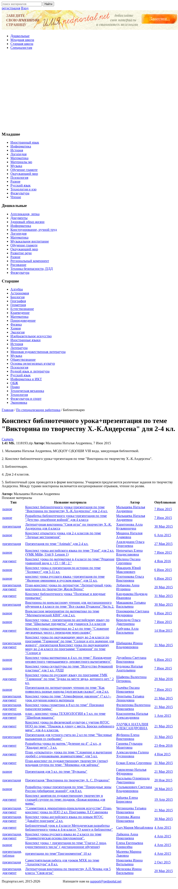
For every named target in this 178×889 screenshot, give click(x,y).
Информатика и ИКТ (26, 379)
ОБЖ (14, 383)
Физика (16, 324)
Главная (7, 410)
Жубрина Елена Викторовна (127, 737)
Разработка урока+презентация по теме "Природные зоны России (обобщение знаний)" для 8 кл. (68, 789)
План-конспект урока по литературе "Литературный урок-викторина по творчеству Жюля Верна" (68, 587)
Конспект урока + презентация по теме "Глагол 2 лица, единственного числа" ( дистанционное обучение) (66, 845)
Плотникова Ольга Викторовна (130, 578)
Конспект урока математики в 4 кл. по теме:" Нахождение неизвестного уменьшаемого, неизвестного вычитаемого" (68, 659)
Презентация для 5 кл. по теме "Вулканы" (56, 771)
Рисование (18, 265)
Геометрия (18, 305)
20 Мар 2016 (163, 679)
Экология (17, 332)
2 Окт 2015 (162, 862)
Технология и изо (23, 189)
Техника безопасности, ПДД (31, 269)
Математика (19, 158)
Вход (24, 8)
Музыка (16, 166)
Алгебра (16, 289)
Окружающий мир (24, 174)
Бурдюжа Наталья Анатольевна (129, 668)
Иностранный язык (24, 142)
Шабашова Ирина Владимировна (129, 645)
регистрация (11, 8)
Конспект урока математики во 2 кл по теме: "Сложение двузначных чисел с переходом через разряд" (67, 630)
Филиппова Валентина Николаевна (133, 707)
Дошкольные (20, 36)
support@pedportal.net (105, 881)
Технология (19, 395)
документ (9, 561)
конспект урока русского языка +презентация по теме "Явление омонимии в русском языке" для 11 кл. (65, 578)
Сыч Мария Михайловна (134, 827)
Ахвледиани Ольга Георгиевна (130, 544)
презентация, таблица (12, 853)
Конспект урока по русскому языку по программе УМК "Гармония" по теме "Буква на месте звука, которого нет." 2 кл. (69, 679)
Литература (19, 348)
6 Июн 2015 (163, 570)
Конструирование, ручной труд (33, 229)
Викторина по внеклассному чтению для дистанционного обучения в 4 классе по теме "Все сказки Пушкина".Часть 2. (69, 604)
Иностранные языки (25, 340)
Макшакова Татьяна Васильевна (131, 604)
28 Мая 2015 (163, 789)
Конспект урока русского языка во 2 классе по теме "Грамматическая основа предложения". (63, 836)
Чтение (15, 197)
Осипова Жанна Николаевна (128, 819)
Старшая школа (21, 44)
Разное (15, 181)
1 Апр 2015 (162, 715)
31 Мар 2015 (163, 596)
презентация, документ (12, 587)
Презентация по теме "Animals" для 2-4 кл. (56, 544)
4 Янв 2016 (162, 561)
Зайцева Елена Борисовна (127, 799)
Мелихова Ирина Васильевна (129, 871)
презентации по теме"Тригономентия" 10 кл (58, 853)
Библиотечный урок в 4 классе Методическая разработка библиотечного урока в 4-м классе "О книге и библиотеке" (69, 827)
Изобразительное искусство (31, 336)
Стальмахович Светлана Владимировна (134, 789)
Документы (19, 218)
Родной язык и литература (29, 371)
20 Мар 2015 (163, 587)
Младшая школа (22, 40)
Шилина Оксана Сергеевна (128, 561)
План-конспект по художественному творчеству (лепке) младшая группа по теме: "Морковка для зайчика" (66, 763)
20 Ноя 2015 (163, 780)
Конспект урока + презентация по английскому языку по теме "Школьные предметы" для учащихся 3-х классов (67, 622)
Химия (15, 328)
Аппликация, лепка (25, 214)
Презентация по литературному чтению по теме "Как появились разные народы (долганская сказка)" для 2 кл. (67, 689)
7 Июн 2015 (163, 509)
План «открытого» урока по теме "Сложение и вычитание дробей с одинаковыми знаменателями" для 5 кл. (68, 754)
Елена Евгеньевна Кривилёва (129, 845)
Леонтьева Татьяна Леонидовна (130, 698)
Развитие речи (21, 253)
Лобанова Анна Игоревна (127, 587)
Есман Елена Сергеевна (134, 763)
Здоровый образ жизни (27, 222)
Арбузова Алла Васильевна (127, 630)
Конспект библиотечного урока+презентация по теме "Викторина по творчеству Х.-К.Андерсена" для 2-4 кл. (66, 509)
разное (7, 509)
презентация (11, 526)
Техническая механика (27, 391)
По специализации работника (38, 410)
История (16, 150)
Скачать (7, 439)
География (18, 301)
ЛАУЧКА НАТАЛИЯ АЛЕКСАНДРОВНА (132, 726)
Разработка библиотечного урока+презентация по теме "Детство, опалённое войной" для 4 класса (66, 518)
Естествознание (22, 309)
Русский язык (20, 185)
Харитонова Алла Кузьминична (129, 526)
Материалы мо (21, 162)
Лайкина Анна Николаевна (127, 836)
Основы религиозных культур (32, 363)
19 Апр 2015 (163, 799)
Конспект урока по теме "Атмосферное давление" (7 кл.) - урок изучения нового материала (68, 698)
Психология (19, 177)
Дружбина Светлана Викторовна (131, 659)
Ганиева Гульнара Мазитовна (129, 745)
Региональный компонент (29, 261)
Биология (17, 297)
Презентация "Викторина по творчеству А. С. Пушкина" (67, 780)
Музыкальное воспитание (29, 241)
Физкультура (19, 193)
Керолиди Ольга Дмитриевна (128, 622)
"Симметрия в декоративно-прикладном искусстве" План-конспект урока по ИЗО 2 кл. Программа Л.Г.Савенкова (68, 810)
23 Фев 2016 (163, 745)
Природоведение (23, 320)
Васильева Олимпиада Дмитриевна (133, 780)
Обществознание (23, 359)
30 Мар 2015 (163, 526)
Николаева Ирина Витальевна (129, 862)
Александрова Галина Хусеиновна (132, 754)
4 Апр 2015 (162, 827)
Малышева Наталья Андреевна (130, 509)
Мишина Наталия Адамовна (129, 535)
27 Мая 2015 (163, 544)
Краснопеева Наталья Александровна (132, 715)
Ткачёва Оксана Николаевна (128, 689)
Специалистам (21, 47)
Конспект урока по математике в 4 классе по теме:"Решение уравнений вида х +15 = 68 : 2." (69, 561)
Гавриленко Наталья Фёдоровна (131, 771)
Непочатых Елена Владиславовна (129, 552)
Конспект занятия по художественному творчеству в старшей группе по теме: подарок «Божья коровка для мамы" (65, 799)
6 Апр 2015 (162, 535)
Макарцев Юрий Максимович (128, 570)
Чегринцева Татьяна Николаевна (131, 810)
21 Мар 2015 (163, 698)
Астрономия (19, 293)
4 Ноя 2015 (162, 754)
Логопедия (18, 154)
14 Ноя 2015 (163, 630)
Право (15, 387)
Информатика (20, 146)
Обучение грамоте (24, 170)
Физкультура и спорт (25, 398)
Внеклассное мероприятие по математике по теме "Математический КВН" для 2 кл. (62, 613)
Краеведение (20, 313)
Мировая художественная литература (38, 352)
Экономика (18, 402)
